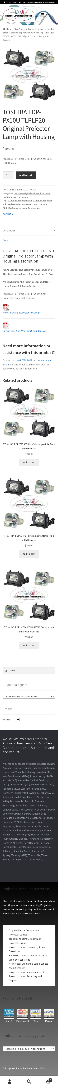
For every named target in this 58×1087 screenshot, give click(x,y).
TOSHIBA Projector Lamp (34, 204)
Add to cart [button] (29, 462)
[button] (50, 53)
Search (29, 1081)
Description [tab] (9, 230)
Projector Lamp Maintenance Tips (27, 972)
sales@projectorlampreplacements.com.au (38, 2)
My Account (9, 1081)
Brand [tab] (6, 240)
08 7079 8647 (11, 2)
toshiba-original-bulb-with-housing (27, 32)
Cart (45, 1079)
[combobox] (29, 696)
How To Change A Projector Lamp (21, 312)
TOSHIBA (8, 214)
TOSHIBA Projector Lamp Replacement (22, 208)
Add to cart (25, 175)
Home (9, 29)
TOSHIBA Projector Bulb (20, 200)
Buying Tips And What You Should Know (24, 330)
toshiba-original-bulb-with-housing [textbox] (28, 696)
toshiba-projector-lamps (15, 197)
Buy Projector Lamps (24, 29)
